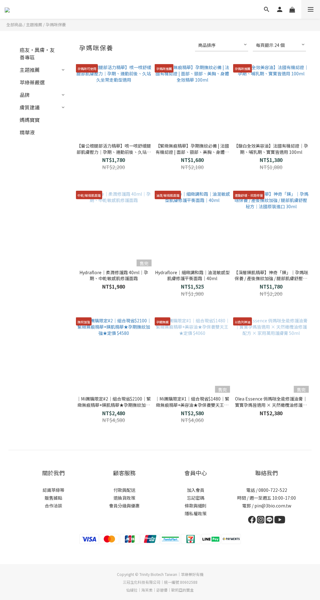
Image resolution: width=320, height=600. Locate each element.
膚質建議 (30, 107)
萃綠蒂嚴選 (32, 82)
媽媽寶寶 (30, 120)
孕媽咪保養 (56, 25)
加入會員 (195, 490)
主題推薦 (34, 25)
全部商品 (14, 25)
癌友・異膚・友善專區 (37, 53)
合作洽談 (53, 505)
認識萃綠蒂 (53, 490)
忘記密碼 (195, 498)
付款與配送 (124, 490)
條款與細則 (196, 505)
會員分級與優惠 (124, 505)
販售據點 (53, 498)
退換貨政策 (124, 498)
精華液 (27, 132)
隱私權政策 (196, 513)
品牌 (25, 94)
